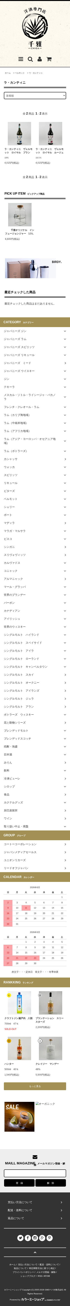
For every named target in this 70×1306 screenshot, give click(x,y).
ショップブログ (27, 1276)
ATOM (47, 1276)
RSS (40, 1276)
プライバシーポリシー (23, 1272)
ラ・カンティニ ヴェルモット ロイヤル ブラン (18, 151)
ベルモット (20, 73)
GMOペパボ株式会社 (54, 1290)
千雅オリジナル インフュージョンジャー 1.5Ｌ (19, 232)
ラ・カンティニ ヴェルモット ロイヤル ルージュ (50, 151)
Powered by (15, 1300)
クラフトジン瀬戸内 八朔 (18, 1018)
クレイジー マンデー (47, 1063)
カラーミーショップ (13, 1290)
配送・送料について (49, 1264)
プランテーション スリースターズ (50, 1020)
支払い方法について (27, 1264)
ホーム (8, 73)
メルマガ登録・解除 (46, 1272)
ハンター (9, 1063)
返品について (20, 1268)
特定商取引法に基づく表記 (42, 1268)
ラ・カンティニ (37, 73)
